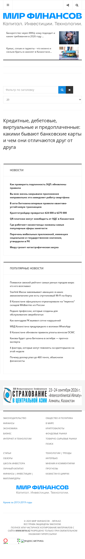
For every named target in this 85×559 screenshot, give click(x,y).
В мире (50, 423)
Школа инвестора (14, 463)
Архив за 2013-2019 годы (17, 502)
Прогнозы (52, 468)
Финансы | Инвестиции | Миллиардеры (18, 476)
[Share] (67, 4)
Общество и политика (59, 418)
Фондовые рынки (56, 433)
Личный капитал (13, 468)
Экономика (10, 428)
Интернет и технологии (17, 438)
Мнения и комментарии (60, 463)
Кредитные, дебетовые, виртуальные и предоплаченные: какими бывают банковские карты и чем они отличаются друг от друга (42, 133)
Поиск (49, 443)
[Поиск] (62, 90)
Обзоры (7, 458)
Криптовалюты (55, 428)
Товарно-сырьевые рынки (61, 438)
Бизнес (7, 433)
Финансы (8, 423)
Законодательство (14, 418)
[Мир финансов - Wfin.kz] (42, 19)
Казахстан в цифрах (57, 473)
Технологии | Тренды (58, 453)
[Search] (77, 4)
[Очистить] (69, 90)
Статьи (7, 453)
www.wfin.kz (22, 530)
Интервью (52, 458)
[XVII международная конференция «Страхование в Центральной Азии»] (42, 395)
